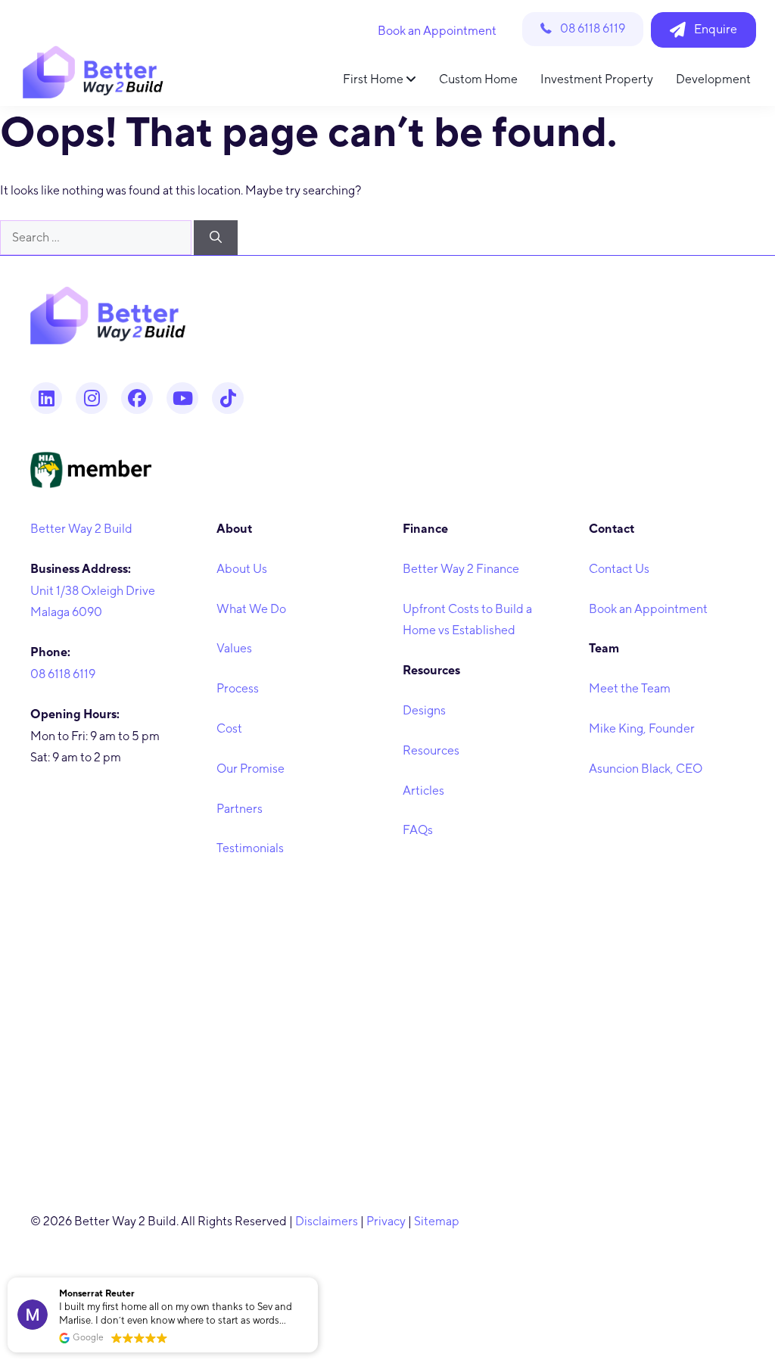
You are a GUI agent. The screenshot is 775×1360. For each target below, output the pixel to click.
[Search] (216, 237)
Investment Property (596, 79)
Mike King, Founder (642, 728)
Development (713, 79)
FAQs (418, 830)
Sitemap (436, 1221)
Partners (239, 808)
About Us (241, 569)
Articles (423, 790)
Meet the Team (630, 688)
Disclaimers (326, 1221)
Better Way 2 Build (81, 528)
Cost (229, 728)
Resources (431, 750)
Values (234, 648)
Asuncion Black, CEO (645, 768)
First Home (374, 79)
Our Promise (250, 768)
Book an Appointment (648, 609)
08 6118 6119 (62, 674)
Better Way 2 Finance (461, 569)
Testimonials (250, 848)
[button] (317, 1278)
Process (237, 688)
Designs (424, 710)
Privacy (386, 1221)
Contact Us (619, 569)
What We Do (251, 609)
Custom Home (478, 79)
